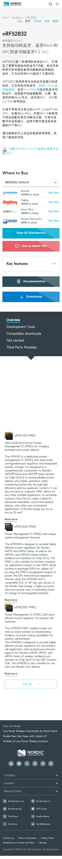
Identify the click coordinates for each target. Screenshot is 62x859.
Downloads (33, 296)
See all (27, 684)
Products (17, 17)
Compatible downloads (23, 334)
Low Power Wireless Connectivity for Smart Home (30, 731)
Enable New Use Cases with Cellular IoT (25, 736)
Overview (13, 320)
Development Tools (20, 327)
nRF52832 (31, 17)
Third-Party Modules (21, 347)
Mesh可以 (30, 89)
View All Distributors (31, 233)
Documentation (33, 281)
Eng (20, 21)
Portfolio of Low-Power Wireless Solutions (25, 741)
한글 (47, 21)
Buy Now (54, 193)
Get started (15, 341)
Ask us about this (34, 246)
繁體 (55, 21)
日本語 (37, 21)
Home (5, 17)
